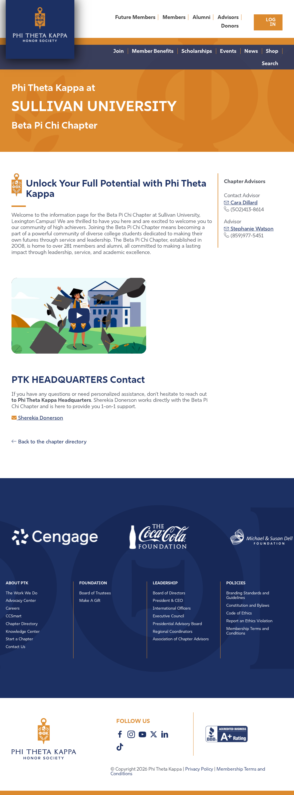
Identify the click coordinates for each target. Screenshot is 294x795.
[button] (140, 537)
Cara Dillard (243, 203)
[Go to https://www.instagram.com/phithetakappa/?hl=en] (131, 735)
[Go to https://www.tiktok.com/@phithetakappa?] (120, 747)
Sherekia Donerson (40, 418)
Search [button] (270, 64)
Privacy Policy (199, 769)
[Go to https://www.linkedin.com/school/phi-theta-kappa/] (165, 735)
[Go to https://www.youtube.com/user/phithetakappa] (142, 735)
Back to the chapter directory (51, 442)
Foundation (93, 583)
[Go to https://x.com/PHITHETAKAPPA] (153, 735)
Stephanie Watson (251, 229)
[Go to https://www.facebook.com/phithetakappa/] (120, 735)
